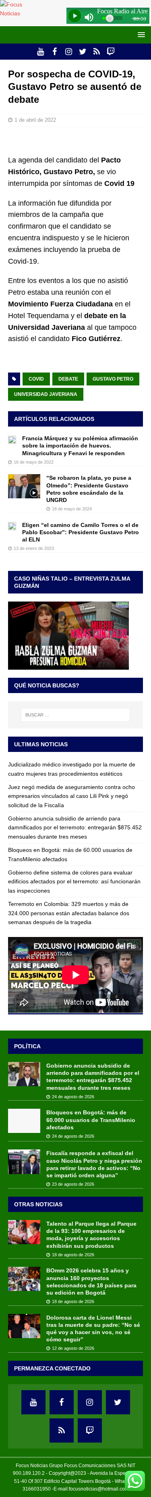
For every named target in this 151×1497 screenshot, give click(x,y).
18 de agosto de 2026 (73, 1254)
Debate (68, 379)
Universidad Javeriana (45, 394)
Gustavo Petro (113, 379)
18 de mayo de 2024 (72, 508)
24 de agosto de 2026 (73, 1096)
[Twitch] (111, 52)
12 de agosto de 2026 (73, 1348)
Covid (36, 379)
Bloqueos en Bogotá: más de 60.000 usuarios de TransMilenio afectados (90, 1119)
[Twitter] (83, 52)
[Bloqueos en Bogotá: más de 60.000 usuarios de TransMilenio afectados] (24, 1121)
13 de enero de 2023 (34, 548)
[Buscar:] (76, 715)
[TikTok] (97, 52)
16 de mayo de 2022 (34, 462)
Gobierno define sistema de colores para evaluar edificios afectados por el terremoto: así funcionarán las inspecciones (74, 881)
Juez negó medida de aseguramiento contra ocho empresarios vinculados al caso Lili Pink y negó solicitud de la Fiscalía (71, 796)
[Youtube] (40, 52)
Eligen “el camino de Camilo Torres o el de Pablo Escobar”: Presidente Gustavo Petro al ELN (80, 532)
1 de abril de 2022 (35, 120)
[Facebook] (55, 52)
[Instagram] (69, 52)
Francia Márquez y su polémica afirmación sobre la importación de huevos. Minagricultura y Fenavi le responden (80, 445)
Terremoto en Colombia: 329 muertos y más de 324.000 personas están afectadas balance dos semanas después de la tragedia (68, 913)
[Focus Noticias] (18, 13)
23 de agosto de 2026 (73, 1184)
